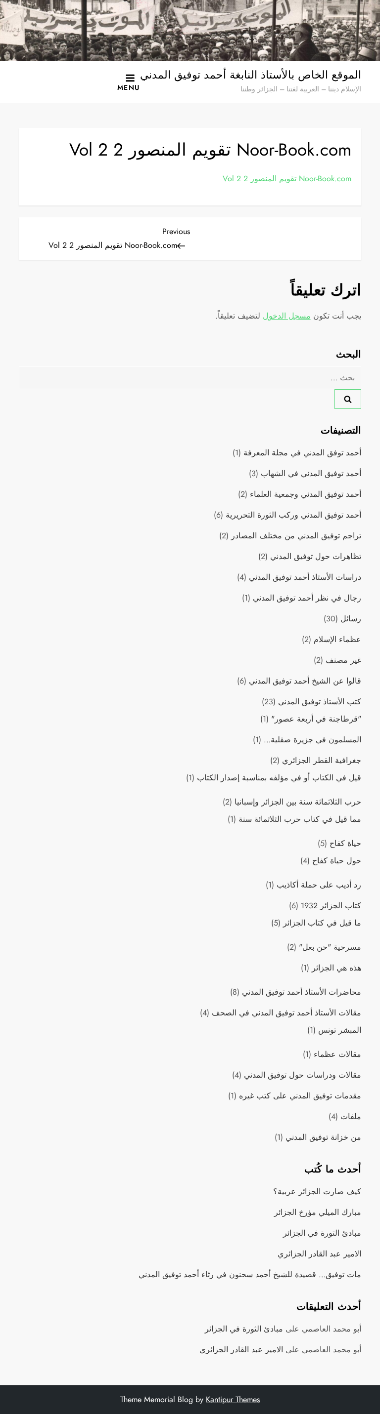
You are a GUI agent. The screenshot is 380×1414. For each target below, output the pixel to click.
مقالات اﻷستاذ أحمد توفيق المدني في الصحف (286, 1012)
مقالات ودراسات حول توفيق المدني (302, 1075)
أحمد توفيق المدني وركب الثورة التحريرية (293, 515)
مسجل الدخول (287, 316)
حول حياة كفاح (336, 860)
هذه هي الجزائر (336, 967)
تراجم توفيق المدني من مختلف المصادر (296, 535)
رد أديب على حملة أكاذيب (319, 884)
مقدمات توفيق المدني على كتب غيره (300, 1095)
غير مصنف (343, 660)
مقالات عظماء (337, 1054)
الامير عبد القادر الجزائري (319, 1253)
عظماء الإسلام (337, 639)
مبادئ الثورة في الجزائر (322, 1233)
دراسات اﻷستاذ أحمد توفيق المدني (305, 577)
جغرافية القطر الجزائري (321, 760)
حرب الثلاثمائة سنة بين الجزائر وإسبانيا (298, 802)
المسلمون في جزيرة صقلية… (312, 739)
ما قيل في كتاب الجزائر (322, 923)
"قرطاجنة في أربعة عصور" (316, 719)
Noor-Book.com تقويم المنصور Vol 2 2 (287, 178)
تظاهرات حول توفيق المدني (315, 556)
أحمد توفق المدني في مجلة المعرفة (302, 452)
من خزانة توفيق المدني (323, 1137)
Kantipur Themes (233, 1399)
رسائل (350, 618)
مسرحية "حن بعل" (330, 947)
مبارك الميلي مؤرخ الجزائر (317, 1212)
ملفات (350, 1116)
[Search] (347, 399)
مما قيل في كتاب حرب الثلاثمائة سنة (299, 819)
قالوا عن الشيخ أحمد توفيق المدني (305, 681)
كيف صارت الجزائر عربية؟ (317, 1191)
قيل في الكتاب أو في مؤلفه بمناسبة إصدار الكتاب (279, 777)
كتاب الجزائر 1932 (331, 905)
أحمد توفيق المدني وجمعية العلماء (305, 494)
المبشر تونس (339, 1030)
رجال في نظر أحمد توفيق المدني (307, 598)
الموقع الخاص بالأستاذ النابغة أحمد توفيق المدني (250, 74)
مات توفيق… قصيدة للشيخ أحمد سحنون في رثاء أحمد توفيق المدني (250, 1274)
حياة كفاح (345, 843)
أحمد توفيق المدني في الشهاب (311, 473)
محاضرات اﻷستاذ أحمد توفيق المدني (301, 992)
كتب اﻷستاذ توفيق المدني (319, 701)
